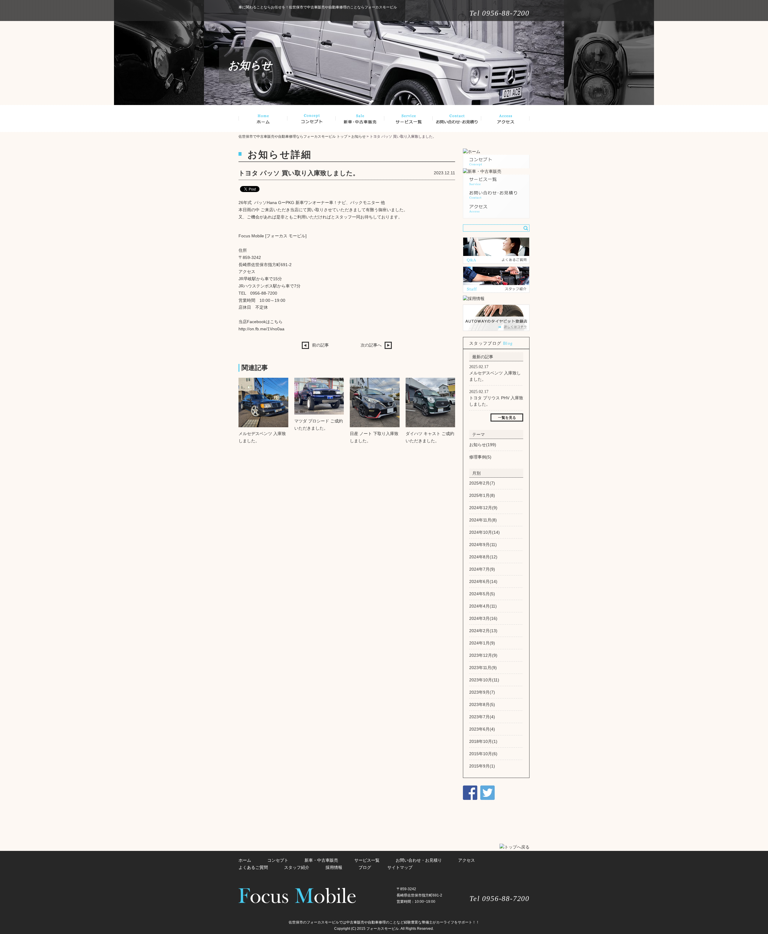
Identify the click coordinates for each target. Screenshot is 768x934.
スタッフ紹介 (296, 867)
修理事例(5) (480, 457)
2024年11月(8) (483, 520)
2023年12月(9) (483, 655)
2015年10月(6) (483, 753)
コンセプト (277, 860)
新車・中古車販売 (321, 860)
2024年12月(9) (483, 507)
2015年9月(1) (482, 766)
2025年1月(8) (482, 495)
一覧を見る (507, 418)
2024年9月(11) (483, 544)
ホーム (244, 860)
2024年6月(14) (483, 581)
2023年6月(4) (482, 729)
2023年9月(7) (482, 692)
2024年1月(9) (482, 643)
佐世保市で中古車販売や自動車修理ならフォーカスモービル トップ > (294, 136)
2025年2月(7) (482, 483)
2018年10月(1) (483, 741)
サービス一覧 (367, 860)
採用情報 (334, 867)
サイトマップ (399, 867)
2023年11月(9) (483, 667)
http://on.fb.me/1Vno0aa (261, 328)
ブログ (364, 867)
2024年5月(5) (482, 593)
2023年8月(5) (482, 704)
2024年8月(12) (483, 556)
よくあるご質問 (253, 867)
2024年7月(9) (482, 569)
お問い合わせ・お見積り (419, 860)
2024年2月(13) (483, 630)
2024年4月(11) (483, 606)
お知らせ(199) (482, 444)
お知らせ (358, 136)
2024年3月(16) (483, 618)
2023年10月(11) (484, 679)
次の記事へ (371, 345)
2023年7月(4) (482, 716)
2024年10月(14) (484, 532)
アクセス (466, 860)
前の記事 (320, 345)
